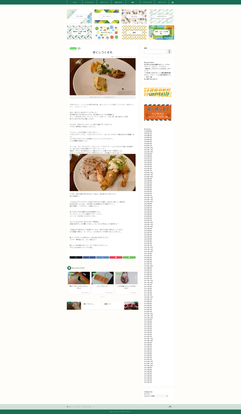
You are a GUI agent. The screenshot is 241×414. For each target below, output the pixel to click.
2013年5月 (148, 374)
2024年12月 (148, 173)
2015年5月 (148, 328)
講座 (133, 2)
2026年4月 (148, 139)
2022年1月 (148, 245)
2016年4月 (148, 305)
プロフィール (104, 2)
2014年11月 (148, 339)
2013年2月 (148, 380)
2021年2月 (148, 256)
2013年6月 (148, 372)
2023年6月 (148, 210)
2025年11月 (148, 150)
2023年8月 (148, 206)
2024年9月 (148, 179)
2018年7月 (148, 270)
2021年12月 (148, 247)
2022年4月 (148, 239)
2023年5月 (148, 212)
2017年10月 (148, 283)
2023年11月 (148, 200)
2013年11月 (148, 363)
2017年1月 (148, 295)
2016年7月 (148, 299)
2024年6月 (148, 185)
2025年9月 (148, 154)
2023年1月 (148, 220)
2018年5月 (148, 272)
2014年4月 (148, 353)
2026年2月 (148, 144)
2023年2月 (148, 218)
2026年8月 (148, 131)
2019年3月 (148, 262)
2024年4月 (148, 189)
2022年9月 (148, 229)
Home (74, 2)
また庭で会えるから (151, 79)
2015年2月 (148, 334)
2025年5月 (148, 162)
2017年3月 (148, 291)
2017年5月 (148, 287)
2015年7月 (148, 324)
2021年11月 (148, 249)
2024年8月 (148, 181)
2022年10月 (148, 227)
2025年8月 (148, 156)
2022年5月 (148, 237)
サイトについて (89, 2)
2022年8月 (148, 231)
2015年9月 (148, 320)
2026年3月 (148, 141)
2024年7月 (148, 183)
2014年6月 (148, 349)
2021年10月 (148, 251)
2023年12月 (148, 198)
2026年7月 (148, 133)
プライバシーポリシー (147, 3)
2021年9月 (148, 254)
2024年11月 (148, 175)
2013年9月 (148, 368)
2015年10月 (148, 318)
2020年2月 (148, 258)
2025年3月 (148, 166)
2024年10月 (148, 177)
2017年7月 (148, 285)
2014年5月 (148, 351)
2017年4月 (148, 289)
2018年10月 (148, 266)
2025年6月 (148, 160)
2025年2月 (148, 168)
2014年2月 (148, 357)
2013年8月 (148, 370)
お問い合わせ (118, 2)
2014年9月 (148, 343)
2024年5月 (148, 187)
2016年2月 (148, 310)
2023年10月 (148, 202)
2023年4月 (148, 214)
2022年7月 (148, 233)
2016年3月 (148, 307)
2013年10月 (148, 366)
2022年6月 (148, 235)
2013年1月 (148, 382)
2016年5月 (148, 303)
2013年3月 (148, 378)
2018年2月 (148, 276)
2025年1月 (148, 171)
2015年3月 (148, 332)
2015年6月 (148, 326)
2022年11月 (148, 224)
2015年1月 (148, 337)
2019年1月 (148, 264)
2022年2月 (148, 243)
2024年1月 (148, 195)
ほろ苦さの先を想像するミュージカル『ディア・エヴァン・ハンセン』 (157, 66)
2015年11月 (148, 316)
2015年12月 (148, 314)
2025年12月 (148, 148)
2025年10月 (148, 152)
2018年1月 (148, 278)
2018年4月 (148, 274)
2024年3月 (148, 191)
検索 (145, 48)
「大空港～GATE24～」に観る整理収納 (157, 73)
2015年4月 (148, 330)
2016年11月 (148, 297)
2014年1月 (148, 359)
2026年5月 (148, 137)
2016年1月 (148, 312)
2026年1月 (148, 146)
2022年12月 (148, 222)
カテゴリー (148, 394)
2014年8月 (148, 345)
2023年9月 (148, 204)
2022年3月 (148, 241)
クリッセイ (73, 48)
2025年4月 (148, 164)
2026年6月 (148, 135)
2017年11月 (148, 281)
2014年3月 (148, 355)
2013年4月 (148, 376)
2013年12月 (148, 361)
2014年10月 (148, 341)
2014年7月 (148, 347)
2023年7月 (148, 208)
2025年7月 (148, 158)
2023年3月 (148, 216)
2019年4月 (148, 260)
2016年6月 (148, 301)
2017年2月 (148, 293)
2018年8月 (148, 268)
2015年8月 (148, 322)
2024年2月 (148, 193)
